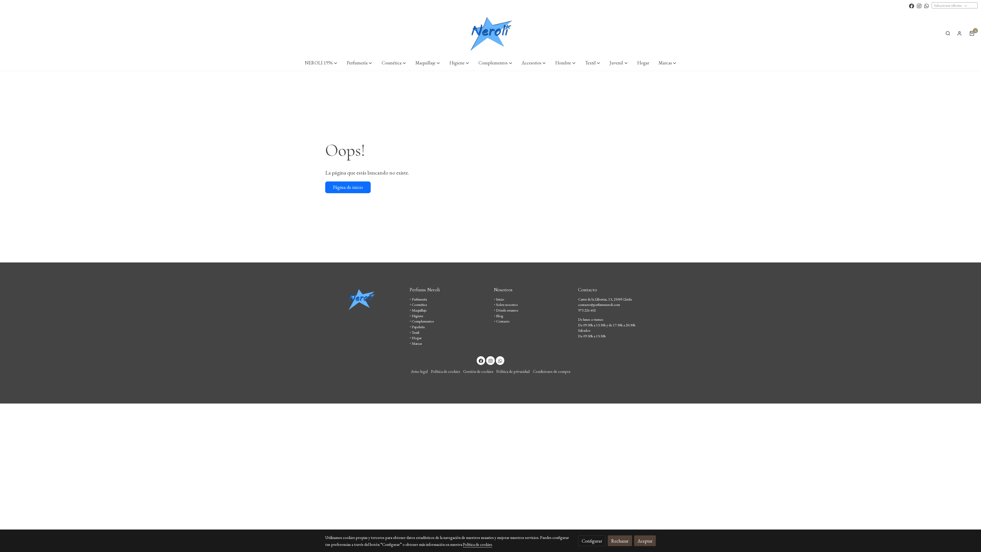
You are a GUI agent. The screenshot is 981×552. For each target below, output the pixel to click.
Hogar (417, 337)
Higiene (417, 315)
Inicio (500, 299)
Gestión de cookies (478, 371)
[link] (490, 33)
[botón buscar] (947, 33)
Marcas (417, 343)
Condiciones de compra (551, 371)
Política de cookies (445, 371)
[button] (321, 63)
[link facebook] (911, 5)
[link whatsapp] (926, 5)
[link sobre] (364, 299)
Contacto (503, 321)
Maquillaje (419, 310)
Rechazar (619, 541)
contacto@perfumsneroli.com (599, 304)
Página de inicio (348, 187)
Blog (499, 315)
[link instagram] (919, 5)
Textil (415, 332)
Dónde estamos (507, 310)
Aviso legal (419, 371)
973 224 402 (587, 310)
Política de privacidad (513, 371)
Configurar (592, 541)
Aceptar (645, 541)
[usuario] (959, 33)
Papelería (418, 326)
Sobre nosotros (507, 304)
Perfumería (419, 299)
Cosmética (419, 304)
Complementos (423, 321)
